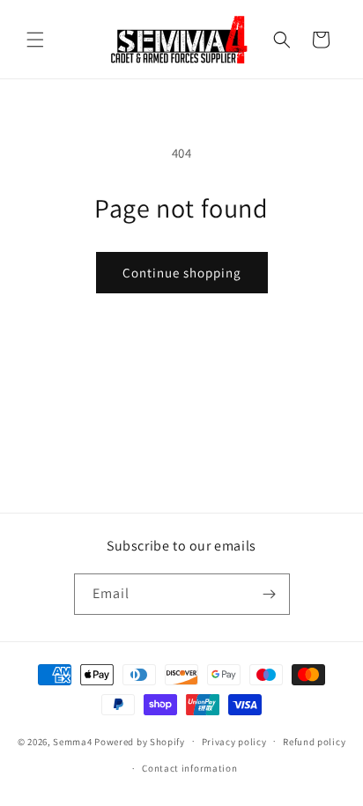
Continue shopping (181, 272)
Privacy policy (234, 742)
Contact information (189, 768)
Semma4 (72, 741)
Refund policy (314, 742)
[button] (35, 39)
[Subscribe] (269, 594)
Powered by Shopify (139, 741)
